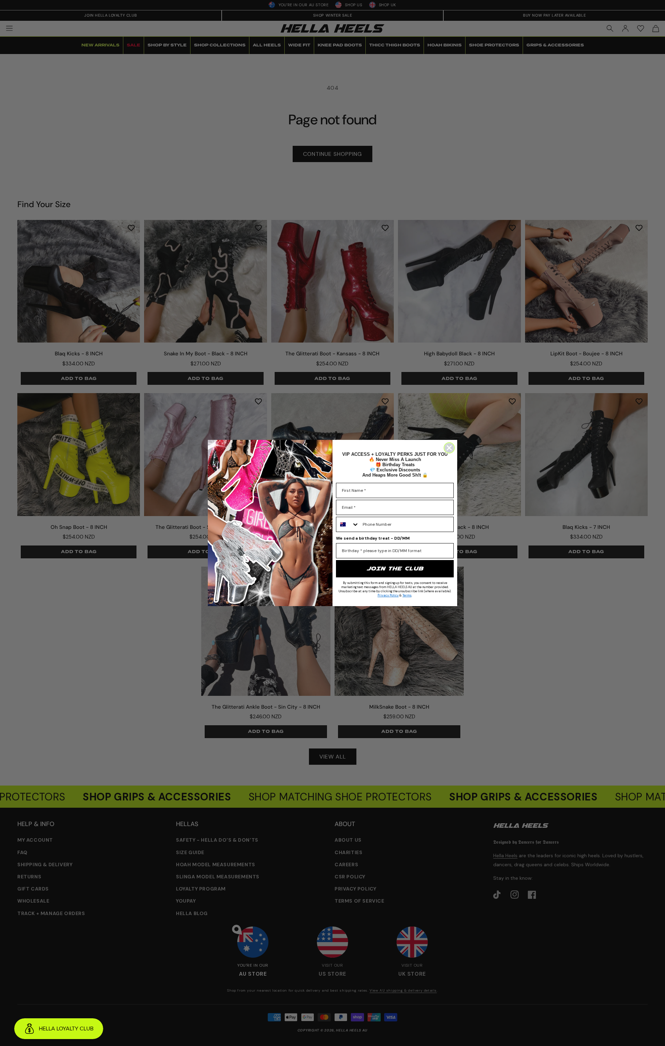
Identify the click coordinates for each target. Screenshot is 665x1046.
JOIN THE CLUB (394, 568)
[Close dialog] (449, 448)
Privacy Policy (388, 595)
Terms (406, 595)
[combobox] (347, 524)
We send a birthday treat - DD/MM (373, 538)
